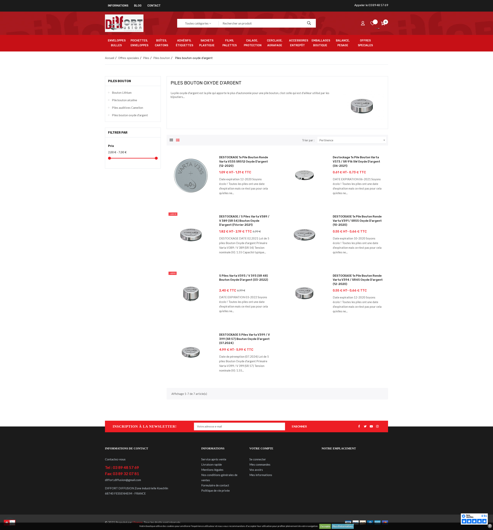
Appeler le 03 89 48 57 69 (371, 5)
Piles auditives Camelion (127, 107)
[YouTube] (371, 426)
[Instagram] (377, 426)
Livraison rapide (211, 464)
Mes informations (260, 475)
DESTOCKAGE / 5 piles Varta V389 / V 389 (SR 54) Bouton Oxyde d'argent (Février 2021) (244, 221)
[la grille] (171, 139)
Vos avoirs (256, 469)
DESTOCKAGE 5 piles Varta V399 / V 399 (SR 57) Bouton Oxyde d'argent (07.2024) (244, 339)
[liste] (178, 139)
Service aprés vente (213, 459)
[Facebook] (359, 426)
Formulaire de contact (215, 485)
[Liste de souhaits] (372, 23)
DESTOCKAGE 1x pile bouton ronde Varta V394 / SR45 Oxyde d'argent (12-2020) (358, 280)
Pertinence (352, 140)
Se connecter (257, 459)
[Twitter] (365, 426)
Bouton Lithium (122, 92)
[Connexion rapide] (363, 23)
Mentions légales (212, 469)
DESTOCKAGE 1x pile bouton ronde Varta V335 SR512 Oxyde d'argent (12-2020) (243, 161)
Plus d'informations (343, 526)
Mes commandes (259, 464)
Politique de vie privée (215, 490)
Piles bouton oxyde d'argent (130, 115)
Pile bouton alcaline (124, 100)
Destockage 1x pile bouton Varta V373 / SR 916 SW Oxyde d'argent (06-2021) (356, 161)
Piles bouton (119, 81)
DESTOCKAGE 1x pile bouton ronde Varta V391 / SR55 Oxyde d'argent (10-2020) (357, 221)
